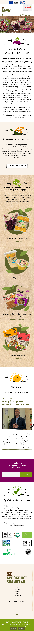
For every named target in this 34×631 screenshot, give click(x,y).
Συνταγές (17, 589)
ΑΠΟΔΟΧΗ (13, 628)
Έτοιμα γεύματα (17, 355)
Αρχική (17, 587)
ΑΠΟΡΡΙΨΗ (21, 628)
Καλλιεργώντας (17, 591)
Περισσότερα (27, 448)
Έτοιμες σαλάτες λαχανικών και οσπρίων (17, 315)
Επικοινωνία (17, 595)
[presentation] (3, 424)
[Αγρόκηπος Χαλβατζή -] (7, 9)
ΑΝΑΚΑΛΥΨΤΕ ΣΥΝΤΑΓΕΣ (17, 166)
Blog (17, 593)
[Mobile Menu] (2, 15)
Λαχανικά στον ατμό (17, 238)
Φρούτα (17, 278)
